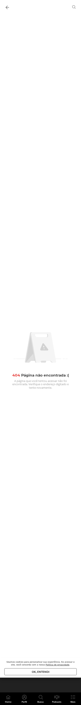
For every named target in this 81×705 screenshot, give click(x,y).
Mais (72, 701)
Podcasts (56, 701)
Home (8, 701)
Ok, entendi (40, 671)
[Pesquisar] (74, 7)
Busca (40, 701)
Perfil (24, 701)
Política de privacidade (57, 664)
